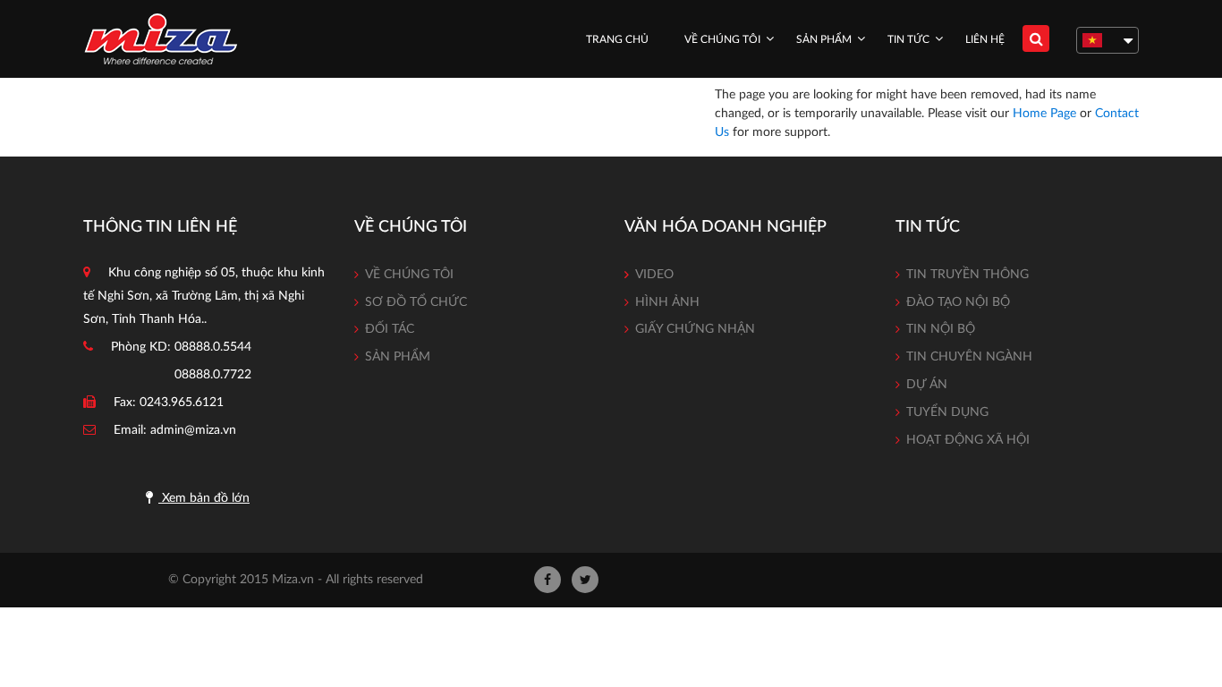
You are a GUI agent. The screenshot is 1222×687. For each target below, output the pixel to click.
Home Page (1044, 113)
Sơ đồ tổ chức (416, 302)
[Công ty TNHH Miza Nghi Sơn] (160, 38)
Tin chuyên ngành (969, 357)
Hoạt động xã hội (968, 440)
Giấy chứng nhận (695, 329)
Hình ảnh (667, 302)
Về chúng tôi (722, 39)
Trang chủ (617, 39)
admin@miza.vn (193, 430)
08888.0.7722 (212, 375)
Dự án (926, 384)
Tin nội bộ (940, 329)
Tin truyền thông (967, 274)
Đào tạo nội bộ (958, 302)
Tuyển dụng (947, 412)
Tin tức (908, 39)
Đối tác (389, 329)
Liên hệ (985, 39)
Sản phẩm (824, 39)
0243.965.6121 (182, 402)
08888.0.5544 (212, 347)
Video (654, 274)
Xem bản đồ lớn (204, 498)
